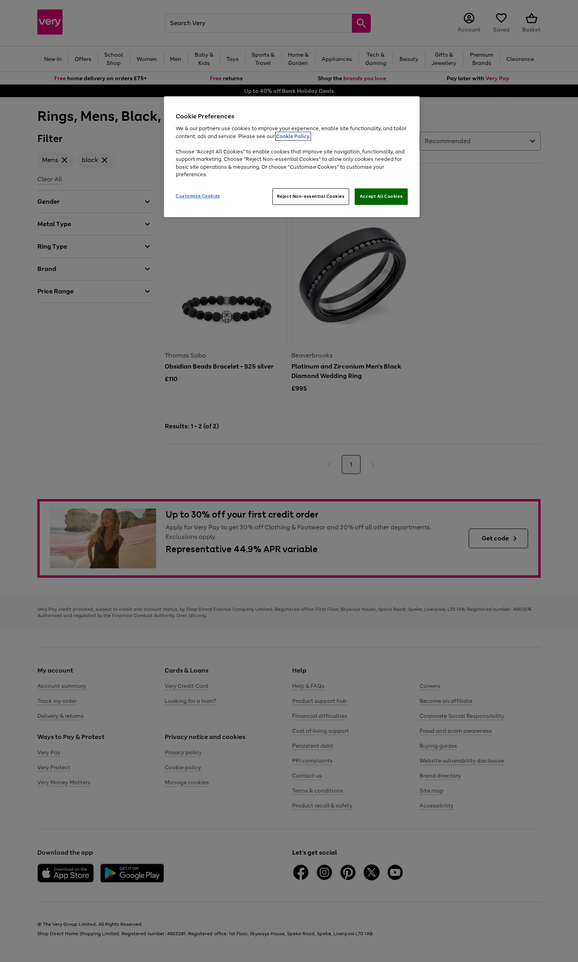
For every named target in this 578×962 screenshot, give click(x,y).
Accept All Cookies (381, 196)
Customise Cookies (198, 196)
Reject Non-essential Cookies (311, 196)
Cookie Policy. (293, 136)
